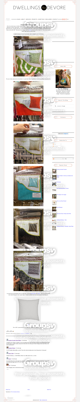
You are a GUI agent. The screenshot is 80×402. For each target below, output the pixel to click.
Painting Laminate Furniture (62, 169)
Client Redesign (59, 207)
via (28, 324)
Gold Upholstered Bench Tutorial (62, 188)
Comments (56, 146)
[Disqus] (28, 354)
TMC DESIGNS (43, 400)
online (30, 30)
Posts (55, 144)
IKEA (39, 293)
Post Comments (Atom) (15, 391)
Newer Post (8, 389)
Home (29, 389)
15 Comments (27, 333)
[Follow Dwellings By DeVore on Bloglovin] (63, 134)
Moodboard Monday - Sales (62, 219)
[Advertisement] (40, 15)
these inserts (33, 293)
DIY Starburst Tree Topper (61, 194)
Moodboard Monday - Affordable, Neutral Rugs (65, 226)
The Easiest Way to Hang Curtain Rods (64, 213)
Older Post (49, 389)
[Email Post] (31, 333)
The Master (59, 182)
